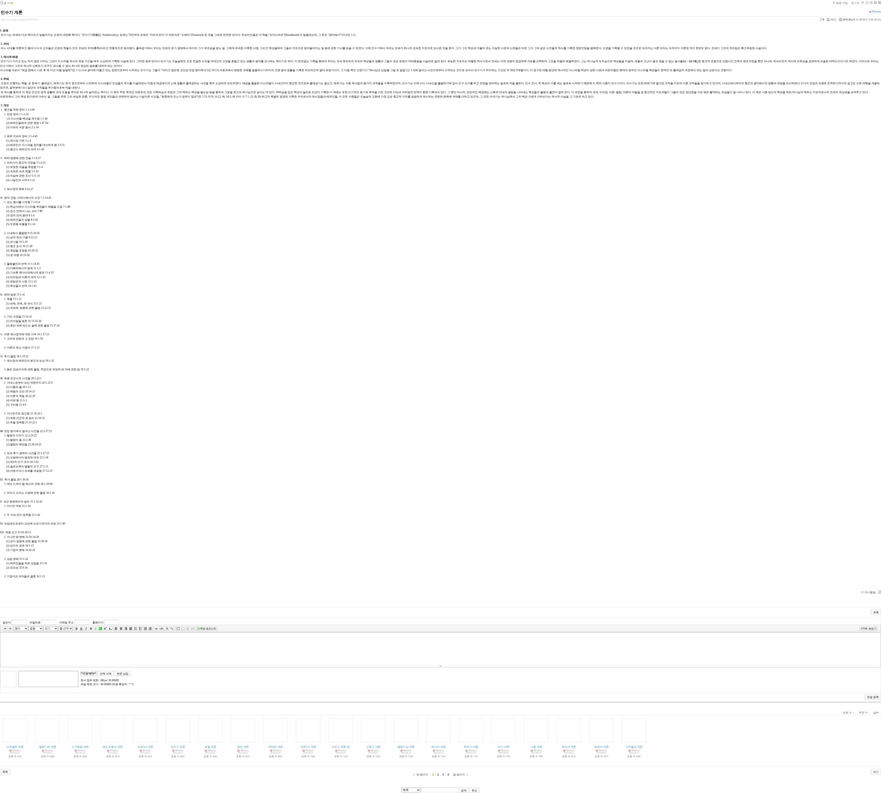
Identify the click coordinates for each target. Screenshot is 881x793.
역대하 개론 (275, 746)
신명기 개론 (373, 746)
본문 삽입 (122, 673)
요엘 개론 (210, 746)
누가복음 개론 (80, 746)
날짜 (876, 712)
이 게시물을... (869, 592)
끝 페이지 (459, 774)
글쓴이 (7, 622)
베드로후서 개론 (113, 746)
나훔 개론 (536, 746)
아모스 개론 (339, 746)
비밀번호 (35, 622)
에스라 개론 (438, 746)
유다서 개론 (569, 746)
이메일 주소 (66, 622)
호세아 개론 (601, 746)
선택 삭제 (106, 673)
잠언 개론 (243, 746)
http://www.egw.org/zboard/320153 (20, 19)
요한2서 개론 (308, 746)
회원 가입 (842, 3)
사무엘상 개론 (634, 746)
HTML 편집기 (868, 628)
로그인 (855, 3)
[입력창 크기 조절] (440, 666)
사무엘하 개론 (15, 746)
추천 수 (863, 712)
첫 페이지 (422, 774)
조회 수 (848, 712)
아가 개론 (504, 746)
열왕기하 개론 (47, 746)
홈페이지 (97, 622)
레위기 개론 (471, 746)
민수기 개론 (11, 12)
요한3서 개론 (145, 746)
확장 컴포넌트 (208, 628)
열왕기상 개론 (406, 746)
